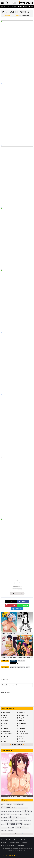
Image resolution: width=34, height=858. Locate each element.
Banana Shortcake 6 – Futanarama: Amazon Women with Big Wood (25, 657)
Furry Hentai (13, 667)
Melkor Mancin (22, 6)
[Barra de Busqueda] (7, 2)
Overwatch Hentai (7, 733)
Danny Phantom (11, 6)
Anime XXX (22, 712)
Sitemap (24, 842)
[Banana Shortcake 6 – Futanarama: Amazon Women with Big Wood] (25, 655)
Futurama (5, 725)
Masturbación (5, 820)
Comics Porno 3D (19, 804)
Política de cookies (14, 842)
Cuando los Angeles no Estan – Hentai (17, 796)
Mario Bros (22, 731)
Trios (27, 828)
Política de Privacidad (8, 845)
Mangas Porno (23, 817)
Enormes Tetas (18, 811)
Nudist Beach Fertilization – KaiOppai (9, 633)
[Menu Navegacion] (2, 2)
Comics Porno (15, 15)
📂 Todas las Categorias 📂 (17, 744)
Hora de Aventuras (24, 725)
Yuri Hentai (22, 741)
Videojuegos (10, 830)
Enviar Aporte (14, 839)
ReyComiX (7, 15)
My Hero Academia (18, 820)
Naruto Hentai (27, 820)
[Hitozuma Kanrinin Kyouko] (9, 655)
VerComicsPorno (23, 715)
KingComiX (9, 804)
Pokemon (21, 736)
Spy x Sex (25, 633)
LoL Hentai (22, 728)
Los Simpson (6, 731)
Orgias (2, 824)
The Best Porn (20, 845)
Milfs (11, 820)
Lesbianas (4, 817)
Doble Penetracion (23, 807)
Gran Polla (20, 814)
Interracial (5, 728)
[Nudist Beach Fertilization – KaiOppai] (9, 632)
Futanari (5, 723)
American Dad (6, 712)
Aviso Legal (24, 839)
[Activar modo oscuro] (14, 3)
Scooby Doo (5, 814)
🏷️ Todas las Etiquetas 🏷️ (17, 834)
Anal (3, 804)
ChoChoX (5, 718)
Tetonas (19, 827)
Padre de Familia (23, 733)
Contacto (5, 839)
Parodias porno (21, 667)
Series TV (11, 828)
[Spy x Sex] (25, 632)
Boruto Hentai (22, 723)
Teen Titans (22, 739)
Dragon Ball (22, 718)
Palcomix (5, 736)
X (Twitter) (13, 663)
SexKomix (14, 807)
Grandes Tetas (14, 814)
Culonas (5, 807)
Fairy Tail (21, 720)
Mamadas (13, 817)
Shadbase (5, 739)
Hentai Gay (3, 830)
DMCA (4, 842)
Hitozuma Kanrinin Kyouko (9, 657)
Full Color (27, 811)
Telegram (13, 660)
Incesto (3, 6)
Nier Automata (11, 811)
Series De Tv (3, 828)
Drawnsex (5, 720)
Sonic (27, 667)
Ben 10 (5, 715)
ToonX (4, 741)
